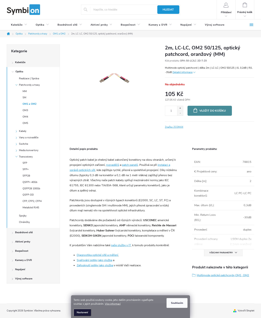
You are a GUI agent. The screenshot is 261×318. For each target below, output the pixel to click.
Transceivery (26, 156)
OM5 (25, 123)
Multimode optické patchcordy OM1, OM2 (223, 275)
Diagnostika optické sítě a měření (97, 255)
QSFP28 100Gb (31, 188)
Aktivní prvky (22, 241)
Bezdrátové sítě (24, 232)
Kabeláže (20, 62)
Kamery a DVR (23, 260)
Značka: (174, 127)
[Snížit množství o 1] (180, 113)
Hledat (168, 10)
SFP (25, 163)
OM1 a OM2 (29, 104)
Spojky (22, 215)
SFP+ (26, 169)
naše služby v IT (121, 245)
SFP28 (26, 175)
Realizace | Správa (29, 78)
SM (24, 97)
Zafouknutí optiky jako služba (95, 265)
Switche (23, 144)
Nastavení (82, 312)
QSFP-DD (28, 194)
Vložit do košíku (212, 111)
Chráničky (24, 222)
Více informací (113, 304)
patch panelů (130, 165)
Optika (19, 71)
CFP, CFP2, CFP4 (32, 201)
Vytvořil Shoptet (246, 310)
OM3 (25, 110)
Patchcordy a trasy (29, 85)
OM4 (25, 116)
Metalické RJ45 (31, 207)
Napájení (20, 269)
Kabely (22, 131)
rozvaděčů (112, 165)
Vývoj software (23, 278)
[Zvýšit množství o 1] (180, 108)
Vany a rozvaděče (28, 137)
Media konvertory (28, 150)
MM (25, 91)
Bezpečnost (21, 251)
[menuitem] (19, 24)
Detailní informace (182, 72)
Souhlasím (177, 303)
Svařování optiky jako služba (94, 260)
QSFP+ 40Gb (30, 182)
